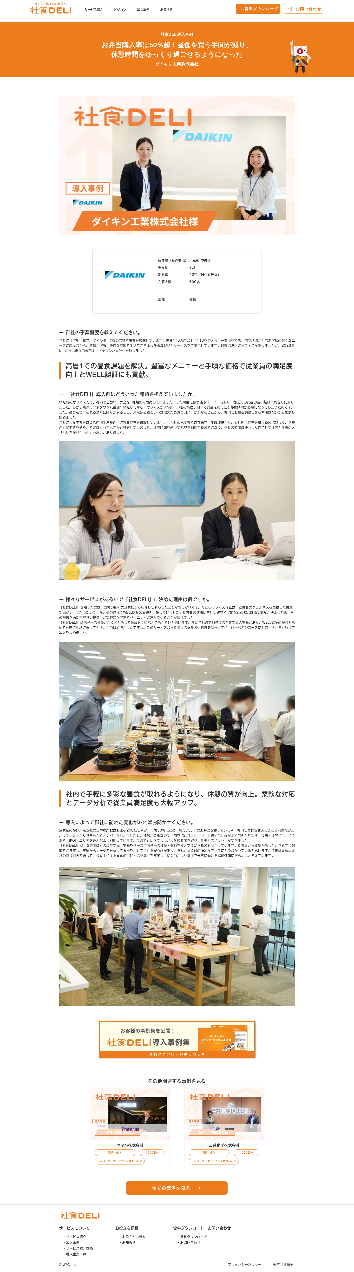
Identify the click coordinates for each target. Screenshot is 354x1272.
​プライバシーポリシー (245, 1264)
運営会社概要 (283, 1264)
